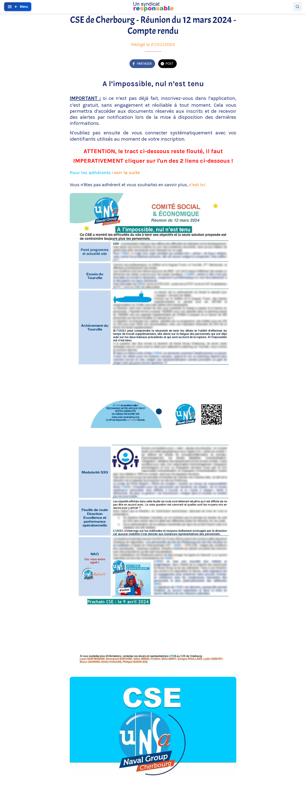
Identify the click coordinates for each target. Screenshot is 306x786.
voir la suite (127, 172)
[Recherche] (297, 6)
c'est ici (197, 184)
